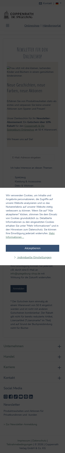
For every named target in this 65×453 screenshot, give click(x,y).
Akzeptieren (32, 248)
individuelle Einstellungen (34, 257)
